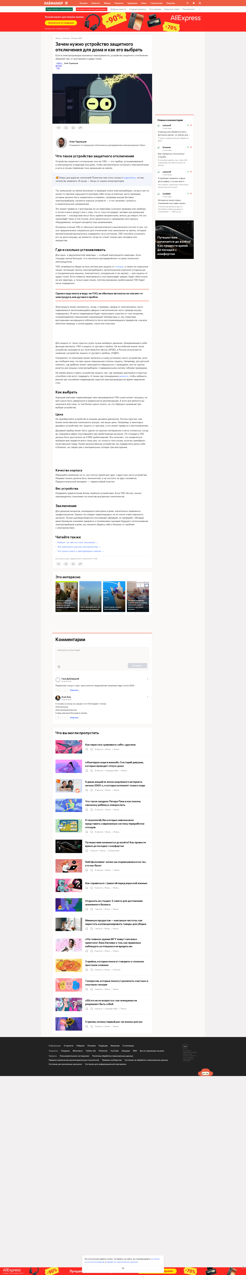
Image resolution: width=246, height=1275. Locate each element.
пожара (119, 266)
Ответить (74, 690)
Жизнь (108, 749)
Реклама (59, 610)
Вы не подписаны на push (152, 1051)
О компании (128, 1045)
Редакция (103, 1045)
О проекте (68, 1045)
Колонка (116, 970)
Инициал (126, 1051)
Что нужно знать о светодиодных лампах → (81, 551)
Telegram (65, 1051)
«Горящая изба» (111, 771)
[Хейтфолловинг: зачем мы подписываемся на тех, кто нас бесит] (102, 866)
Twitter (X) (91, 1051)
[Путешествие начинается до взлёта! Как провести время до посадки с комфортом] (102, 846)
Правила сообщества (112, 1060)
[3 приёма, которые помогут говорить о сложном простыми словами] (102, 965)
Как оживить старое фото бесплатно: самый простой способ (173, 186)
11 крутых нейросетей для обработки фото (173, 139)
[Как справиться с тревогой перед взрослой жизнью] (102, 885)
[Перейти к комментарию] (174, 133)
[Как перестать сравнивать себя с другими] (102, 747)
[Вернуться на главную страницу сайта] (53, 3)
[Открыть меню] (147, 678)
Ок (123, 1268)
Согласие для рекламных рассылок (65, 1064)
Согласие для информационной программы (105, 1064)
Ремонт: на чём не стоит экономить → (78, 542)
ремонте (123, 376)
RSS (135, 1051)
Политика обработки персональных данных (112, 1056)
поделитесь (129, 177)
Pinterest (103, 1051)
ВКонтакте (78, 1051)
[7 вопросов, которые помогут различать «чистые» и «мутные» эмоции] (102, 985)
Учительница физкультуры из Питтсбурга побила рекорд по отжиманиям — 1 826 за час (170, 209)
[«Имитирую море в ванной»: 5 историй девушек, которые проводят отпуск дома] (102, 766)
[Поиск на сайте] (187, 3)
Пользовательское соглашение (74, 1056)
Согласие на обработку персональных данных (146, 1060)
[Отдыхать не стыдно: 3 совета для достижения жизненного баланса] (102, 905)
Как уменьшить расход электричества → (79, 546)
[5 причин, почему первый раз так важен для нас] (102, 1024)
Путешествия (114, 851)
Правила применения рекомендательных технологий (74, 1060)
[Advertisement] (102, 332)
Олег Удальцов (71, 63)
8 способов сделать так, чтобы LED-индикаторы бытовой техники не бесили (173, 162)
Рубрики (80, 1045)
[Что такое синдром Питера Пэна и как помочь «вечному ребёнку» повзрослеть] (102, 805)
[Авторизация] (200, 3)
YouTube (114, 1051)
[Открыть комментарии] (91, 749)
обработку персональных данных (122, 1262)
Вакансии (115, 1045)
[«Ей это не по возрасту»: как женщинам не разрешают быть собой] (102, 1004)
